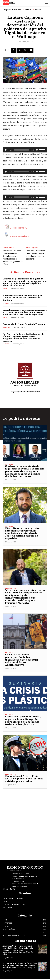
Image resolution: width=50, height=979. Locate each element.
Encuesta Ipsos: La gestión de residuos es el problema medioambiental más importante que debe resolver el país (20, 965)
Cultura (6, 303)
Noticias (28, 9)
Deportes (6, 327)
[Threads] (14, 889)
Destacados (16, 9)
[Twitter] (4, 889)
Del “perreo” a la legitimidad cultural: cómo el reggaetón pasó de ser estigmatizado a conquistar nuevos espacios (23, 337)
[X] (19, 50)
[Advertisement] (25, 814)
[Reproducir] (6, 150)
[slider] (42, 149)
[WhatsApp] (25, 50)
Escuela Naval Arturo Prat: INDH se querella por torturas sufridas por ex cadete (24, 779)
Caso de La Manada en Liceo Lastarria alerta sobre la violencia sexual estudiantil (36, 255)
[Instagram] (7, 889)
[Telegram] (30, 50)
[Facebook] (13, 50)
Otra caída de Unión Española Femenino (24, 324)
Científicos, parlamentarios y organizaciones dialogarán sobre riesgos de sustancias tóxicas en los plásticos (23, 720)
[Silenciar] (37, 150)
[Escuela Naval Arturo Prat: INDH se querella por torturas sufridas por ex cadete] (25, 753)
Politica (38, 9)
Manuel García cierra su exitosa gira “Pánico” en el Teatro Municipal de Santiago (22, 297)
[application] (25, 149)
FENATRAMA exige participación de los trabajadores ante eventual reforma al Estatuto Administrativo (21, 659)
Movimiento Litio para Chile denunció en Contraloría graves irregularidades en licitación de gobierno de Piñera (13, 257)
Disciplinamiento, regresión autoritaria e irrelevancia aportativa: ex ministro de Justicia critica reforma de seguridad (25, 312)
